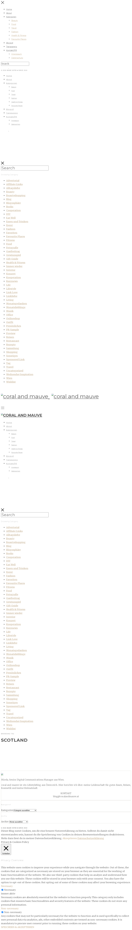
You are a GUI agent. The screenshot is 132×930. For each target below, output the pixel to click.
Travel (13, 28)
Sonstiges (12, 355)
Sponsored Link (15, 359)
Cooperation (13, 210)
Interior (10, 270)
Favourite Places (18, 39)
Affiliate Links (14, 184)
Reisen (10, 337)
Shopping (12, 352)
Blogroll (9, 43)
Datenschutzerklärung (90, 838)
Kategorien (11, 17)
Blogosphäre (13, 202)
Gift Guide (12, 258)
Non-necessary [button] (9, 908)
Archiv (5, 821)
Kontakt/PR (11, 50)
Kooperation (13, 277)
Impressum (16, 54)
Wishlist (11, 381)
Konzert (11, 273)
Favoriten (11, 232)
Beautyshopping (16, 195)
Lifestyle (11, 288)
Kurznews (12, 281)
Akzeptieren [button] (70, 838)
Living (10, 299)
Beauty (14, 20)
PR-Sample (12, 329)
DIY (8, 214)
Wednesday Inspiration (19, 374)
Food (13, 24)
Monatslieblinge (15, 307)
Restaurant (12, 340)
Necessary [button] (7, 886)
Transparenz (11, 47)
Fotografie (12, 247)
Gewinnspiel (13, 255)
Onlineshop (13, 318)
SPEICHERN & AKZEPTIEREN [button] (17, 927)
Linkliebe (11, 296)
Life (8, 284)
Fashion (14, 32)
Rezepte (11, 344)
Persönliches (13, 325)
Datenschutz (17, 58)
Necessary (10, 889)
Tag (8, 363)
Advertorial (12, 180)
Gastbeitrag (13, 251)
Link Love (12, 292)
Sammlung (12, 348)
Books (9, 206)
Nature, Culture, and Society (26, 747)
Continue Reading (17, 767)
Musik (10, 311)
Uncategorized (14, 370)
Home (9, 9)
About (9, 13)
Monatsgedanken (16, 303)
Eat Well (11, 217)
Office (9, 314)
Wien (9, 378)
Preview (10, 333)
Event (9, 225)
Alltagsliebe (13, 188)
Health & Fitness (18, 35)
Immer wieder (14, 266)
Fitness (10, 240)
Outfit (9, 322)
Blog (8, 199)
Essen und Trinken (17, 221)
